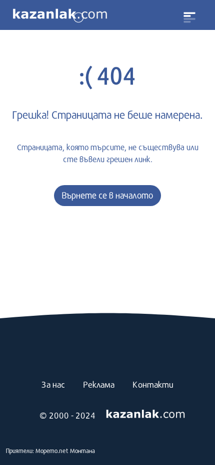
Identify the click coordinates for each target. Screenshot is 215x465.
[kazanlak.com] (146, 414)
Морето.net (52, 450)
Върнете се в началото (107, 195)
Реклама (98, 384)
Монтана (82, 450)
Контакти (153, 384)
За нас (53, 384)
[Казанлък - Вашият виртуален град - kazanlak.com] (60, 14)
